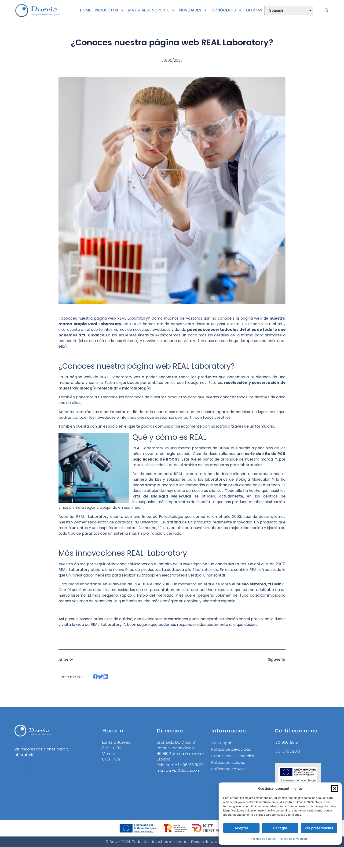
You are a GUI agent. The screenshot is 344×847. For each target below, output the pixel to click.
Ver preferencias (318, 828)
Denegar (280, 828)
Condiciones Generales (232, 756)
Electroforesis (205, 569)
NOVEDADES (190, 10)
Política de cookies (263, 838)
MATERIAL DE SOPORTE (148, 10)
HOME (85, 10)
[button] (334, 788)
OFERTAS (254, 10)
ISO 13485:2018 (287, 751)
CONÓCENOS (223, 10)
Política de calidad (228, 762)
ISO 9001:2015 (286, 742)
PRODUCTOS (106, 10)
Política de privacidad (292, 838)
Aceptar (241, 828)
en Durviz (131, 324)
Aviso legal (221, 743)
